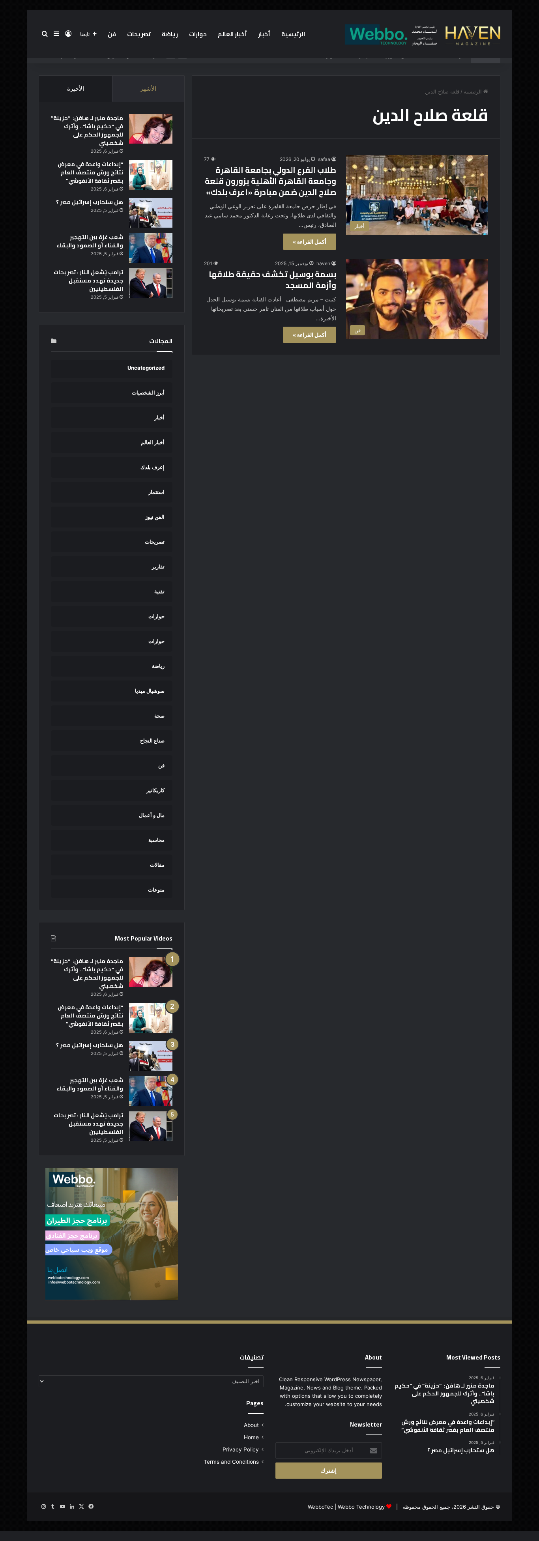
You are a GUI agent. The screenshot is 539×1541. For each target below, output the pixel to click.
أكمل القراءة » (309, 241)
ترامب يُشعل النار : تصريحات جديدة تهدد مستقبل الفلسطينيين (88, 280)
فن (112, 34)
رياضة (170, 34)
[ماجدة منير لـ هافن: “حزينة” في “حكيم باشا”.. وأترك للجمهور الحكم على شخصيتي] (150, 129)
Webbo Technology (361, 1507)
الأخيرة (75, 88)
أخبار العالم (232, 34)
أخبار (264, 34)
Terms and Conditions (231, 1462)
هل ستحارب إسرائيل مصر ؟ (89, 202)
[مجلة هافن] (421, 34)
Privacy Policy (241, 1449)
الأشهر (148, 88)
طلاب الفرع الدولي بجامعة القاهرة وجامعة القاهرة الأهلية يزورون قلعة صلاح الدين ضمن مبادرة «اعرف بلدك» (270, 181)
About (251, 1425)
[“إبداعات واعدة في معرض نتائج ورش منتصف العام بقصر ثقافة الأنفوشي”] (150, 175)
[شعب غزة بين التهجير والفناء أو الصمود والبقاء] (150, 248)
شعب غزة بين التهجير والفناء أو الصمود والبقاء (89, 241)
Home (251, 1437)
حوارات (198, 34)
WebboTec (320, 1507)
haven (323, 263)
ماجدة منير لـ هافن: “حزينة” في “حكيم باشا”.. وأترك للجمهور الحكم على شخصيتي (87, 130)
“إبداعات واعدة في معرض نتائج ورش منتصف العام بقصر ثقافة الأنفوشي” (90, 172)
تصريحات (139, 34)
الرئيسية (293, 34)
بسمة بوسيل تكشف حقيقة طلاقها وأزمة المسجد (272, 279)
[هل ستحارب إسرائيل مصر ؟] (150, 213)
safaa (324, 159)
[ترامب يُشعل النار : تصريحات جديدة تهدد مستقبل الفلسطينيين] (150, 283)
